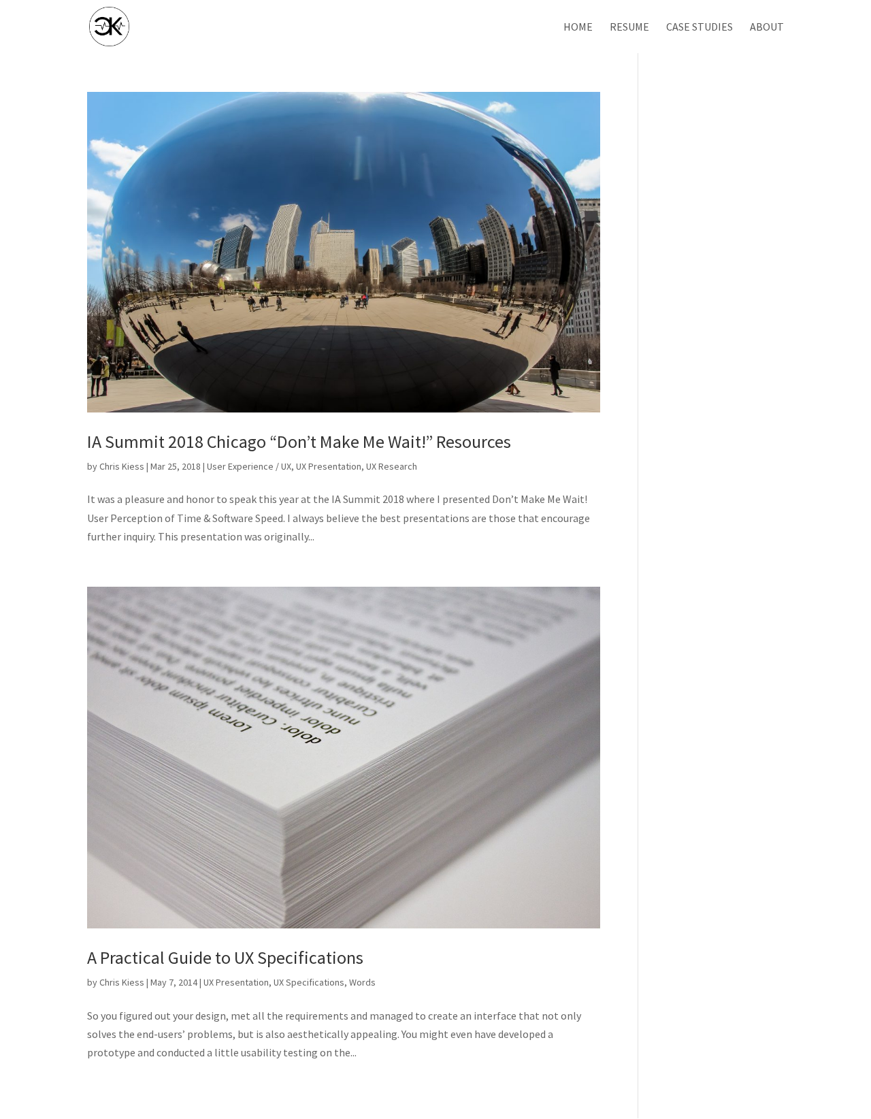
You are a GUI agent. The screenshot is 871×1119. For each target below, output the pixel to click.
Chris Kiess (121, 466)
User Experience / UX (249, 466)
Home (578, 27)
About (767, 27)
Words (362, 982)
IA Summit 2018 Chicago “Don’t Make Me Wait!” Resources (299, 441)
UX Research (391, 466)
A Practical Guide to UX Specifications (225, 957)
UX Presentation (328, 466)
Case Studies (699, 27)
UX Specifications (309, 982)
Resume (629, 27)
